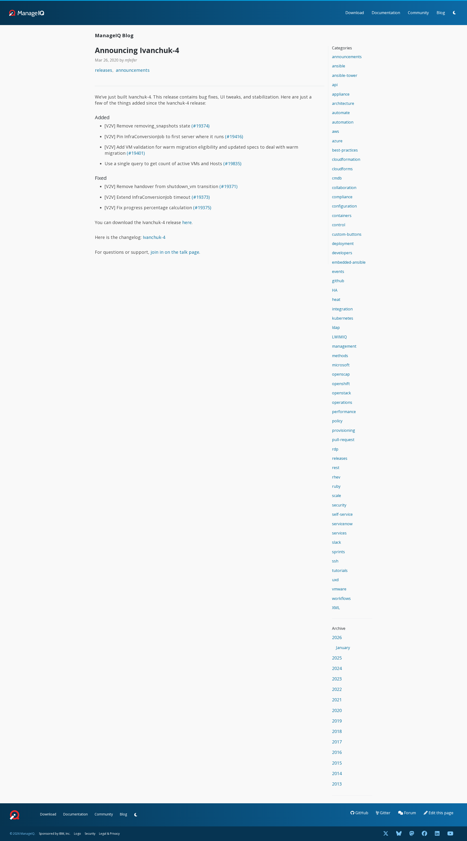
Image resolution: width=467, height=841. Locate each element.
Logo (77, 834)
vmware (339, 589)
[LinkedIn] (437, 834)
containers (341, 215)
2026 (337, 637)
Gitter (384, 812)
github (338, 280)
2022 (337, 689)
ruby (336, 486)
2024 (337, 668)
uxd (335, 579)
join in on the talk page (175, 252)
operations (342, 402)
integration (342, 309)
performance (344, 411)
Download (354, 12)
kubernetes (342, 318)
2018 (337, 731)
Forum (409, 812)
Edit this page (440, 812)
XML (336, 607)
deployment (343, 243)
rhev (336, 477)
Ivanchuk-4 (154, 237)
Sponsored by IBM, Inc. (55, 834)
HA (334, 290)
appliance (341, 94)
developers (342, 252)
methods (340, 355)
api (335, 84)
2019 (337, 721)
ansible (338, 66)
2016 (337, 752)
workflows (341, 598)
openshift (341, 383)
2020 (337, 710)
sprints (338, 551)
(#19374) (200, 126)
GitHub (361, 812)
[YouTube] (450, 834)
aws (335, 131)
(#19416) (234, 136)
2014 (337, 773)
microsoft (341, 365)
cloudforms (342, 169)
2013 (337, 784)
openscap (341, 374)
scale (336, 495)
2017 (337, 742)
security (339, 505)
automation (342, 122)
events (338, 271)
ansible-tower (344, 75)
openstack (341, 393)
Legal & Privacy (109, 834)
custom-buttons (346, 234)
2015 (337, 763)
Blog (441, 12)
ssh (335, 561)
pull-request (343, 439)
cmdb (337, 178)
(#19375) (202, 207)
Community (418, 12)
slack (336, 542)
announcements (133, 70)
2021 (337, 700)
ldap (336, 327)
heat (336, 299)
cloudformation (346, 159)
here (187, 222)
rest (335, 467)
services (339, 533)
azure (337, 141)
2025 (337, 658)
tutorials (340, 570)
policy (337, 421)
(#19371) (228, 186)
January (343, 647)
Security (90, 834)
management (344, 346)
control (338, 224)
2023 (337, 679)
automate (341, 112)
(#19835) (232, 163)
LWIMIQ (339, 337)
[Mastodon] (411, 834)
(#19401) (136, 153)
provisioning (343, 430)
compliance (342, 196)
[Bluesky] (398, 834)
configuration (344, 206)
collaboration (344, 187)
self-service (342, 514)
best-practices (345, 150)
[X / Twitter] (385, 834)
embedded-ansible (349, 262)
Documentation (386, 12)
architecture (343, 103)
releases (103, 70)
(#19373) (201, 197)
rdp (335, 449)
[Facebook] (424, 834)
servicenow (342, 523)
